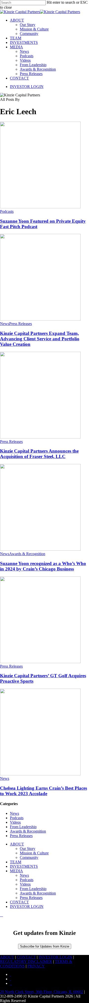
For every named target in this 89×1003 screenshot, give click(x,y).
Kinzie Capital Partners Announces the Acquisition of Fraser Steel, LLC (39, 453)
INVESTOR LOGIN (27, 906)
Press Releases (20, 324)
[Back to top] (1, 915)
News (4, 324)
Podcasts (7, 211)
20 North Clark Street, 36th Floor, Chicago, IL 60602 (41, 992)
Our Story (27, 848)
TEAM (15, 862)
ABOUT (17, 844)
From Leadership (23, 827)
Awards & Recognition (27, 554)
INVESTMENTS (24, 866)
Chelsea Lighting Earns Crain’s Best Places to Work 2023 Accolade (43, 791)
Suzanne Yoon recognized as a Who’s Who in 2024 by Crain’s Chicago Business (43, 566)
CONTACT (19, 902)
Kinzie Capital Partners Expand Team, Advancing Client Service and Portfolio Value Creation (39, 339)
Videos (15, 822)
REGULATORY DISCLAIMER (26, 961)
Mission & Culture (34, 853)
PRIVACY (36, 966)
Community (29, 857)
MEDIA (16, 871)
